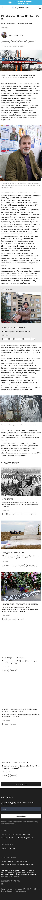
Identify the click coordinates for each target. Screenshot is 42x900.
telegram (4, 848)
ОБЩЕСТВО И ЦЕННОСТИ (17, 46)
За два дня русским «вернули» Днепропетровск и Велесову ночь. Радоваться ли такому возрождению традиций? (20, 504)
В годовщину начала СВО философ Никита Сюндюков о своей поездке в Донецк (20, 662)
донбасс (14, 41)
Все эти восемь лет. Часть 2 (16, 763)
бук (16, 565)
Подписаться (21, 816)
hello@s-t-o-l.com (7, 861)
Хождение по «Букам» (13, 553)
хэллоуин (18, 514)
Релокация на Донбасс (13, 658)
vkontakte (12, 848)
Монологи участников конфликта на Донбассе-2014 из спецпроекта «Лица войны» (20, 715)
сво (4, 514)
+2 (34, 514)
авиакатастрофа (8, 565)
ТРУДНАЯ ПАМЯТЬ (7, 838)
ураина (11, 514)
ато (4, 619)
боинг (22, 565)
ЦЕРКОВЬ (4, 834)
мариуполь (12, 619)
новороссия (5, 41)
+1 (33, 339)
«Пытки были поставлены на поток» (20, 604)
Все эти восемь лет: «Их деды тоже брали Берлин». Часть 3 (20, 710)
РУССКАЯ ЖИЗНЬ (15, 834)
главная (3, 46)
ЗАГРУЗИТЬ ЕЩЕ (21, 784)
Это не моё (7, 499)
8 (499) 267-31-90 (21, 861)
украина (29, 565)
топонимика (23, 41)
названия (31, 41)
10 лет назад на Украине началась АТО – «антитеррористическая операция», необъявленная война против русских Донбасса (20, 609)
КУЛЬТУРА (26, 834)
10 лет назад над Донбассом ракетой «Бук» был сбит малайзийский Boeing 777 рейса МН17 (20, 557)
